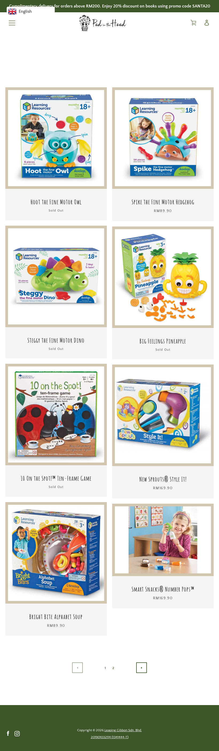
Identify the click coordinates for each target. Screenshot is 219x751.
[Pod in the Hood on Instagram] (17, 733)
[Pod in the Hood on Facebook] (8, 733)
